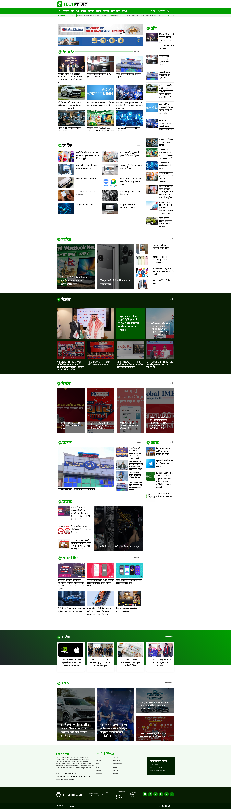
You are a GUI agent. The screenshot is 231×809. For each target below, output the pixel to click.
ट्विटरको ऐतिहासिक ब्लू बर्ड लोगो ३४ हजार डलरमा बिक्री (164, 463)
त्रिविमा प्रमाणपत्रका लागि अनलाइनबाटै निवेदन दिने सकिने (163, 451)
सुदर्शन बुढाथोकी (119, 797)
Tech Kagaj (70, 806)
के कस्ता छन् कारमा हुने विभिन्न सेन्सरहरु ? (130, 193)
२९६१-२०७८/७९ (94, 796)
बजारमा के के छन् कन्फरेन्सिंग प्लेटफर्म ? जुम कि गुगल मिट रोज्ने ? (130, 181)
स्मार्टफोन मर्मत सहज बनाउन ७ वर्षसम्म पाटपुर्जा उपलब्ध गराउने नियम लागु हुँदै (87, 155)
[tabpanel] (160, 131)
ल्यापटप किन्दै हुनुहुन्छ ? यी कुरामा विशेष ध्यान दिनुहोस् (129, 154)
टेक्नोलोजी (106, 11)
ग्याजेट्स (98, 11)
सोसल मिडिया (115, 11)
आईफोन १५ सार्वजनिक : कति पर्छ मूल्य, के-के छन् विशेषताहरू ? (162, 259)
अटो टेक (65, 683)
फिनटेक (66, 384)
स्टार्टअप (124, 11)
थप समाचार (137, 51)
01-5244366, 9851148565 (67, 773)
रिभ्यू (77, 11)
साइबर (155, 443)
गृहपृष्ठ (98, 757)
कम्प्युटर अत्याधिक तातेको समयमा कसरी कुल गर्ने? (129, 206)
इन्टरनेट (90, 11)
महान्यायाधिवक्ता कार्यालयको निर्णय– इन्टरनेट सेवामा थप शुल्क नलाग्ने (126, 15)
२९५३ (107, 796)
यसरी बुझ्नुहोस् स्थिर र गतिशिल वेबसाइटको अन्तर (131, 167)
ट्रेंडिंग (153, 28)
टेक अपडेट (66, 11)
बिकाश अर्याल (132, 795)
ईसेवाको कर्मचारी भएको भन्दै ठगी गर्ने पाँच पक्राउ (165, 495)
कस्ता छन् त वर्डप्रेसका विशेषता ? (87, 180)
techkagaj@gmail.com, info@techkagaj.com (75, 776)
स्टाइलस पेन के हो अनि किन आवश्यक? (86, 193)
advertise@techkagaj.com (160, 767)
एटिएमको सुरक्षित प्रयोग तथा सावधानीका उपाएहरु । (86, 167)
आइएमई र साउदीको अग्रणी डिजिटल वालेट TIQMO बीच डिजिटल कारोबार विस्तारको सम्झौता (128, 323)
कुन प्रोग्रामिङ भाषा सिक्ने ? (85, 205)
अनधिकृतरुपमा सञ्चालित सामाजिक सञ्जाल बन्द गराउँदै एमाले (163, 271)
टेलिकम (83, 11)
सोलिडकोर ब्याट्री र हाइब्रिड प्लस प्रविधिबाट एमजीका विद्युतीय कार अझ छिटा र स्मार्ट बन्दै (72, 15)
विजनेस (66, 300)
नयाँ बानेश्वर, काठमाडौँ (67, 780)
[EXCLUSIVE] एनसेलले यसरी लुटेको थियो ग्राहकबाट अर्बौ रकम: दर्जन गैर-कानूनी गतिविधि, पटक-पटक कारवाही (165, 480)
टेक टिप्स (67, 145)
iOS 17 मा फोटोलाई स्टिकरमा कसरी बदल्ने (161, 247)
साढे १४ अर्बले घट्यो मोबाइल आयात (163, 282)
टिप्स (72, 11)
